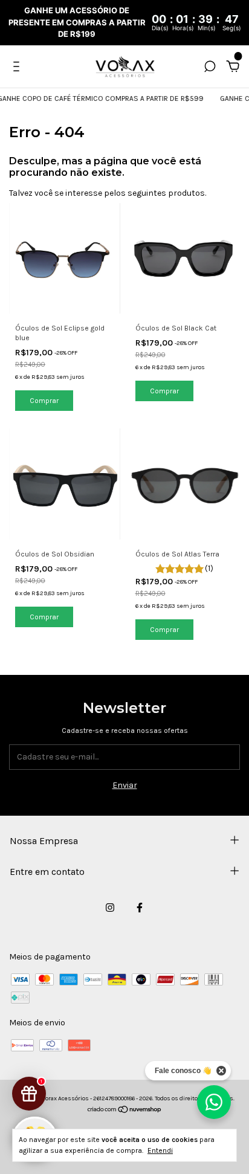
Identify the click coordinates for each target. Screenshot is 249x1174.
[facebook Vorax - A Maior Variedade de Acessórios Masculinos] (139, 907)
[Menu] (18, 68)
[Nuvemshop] (125, 1111)
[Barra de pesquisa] (209, 68)
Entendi (160, 1150)
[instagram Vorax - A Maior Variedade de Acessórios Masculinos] (110, 907)
